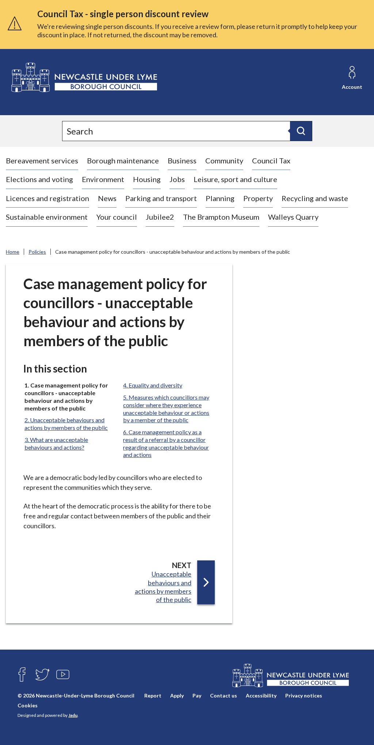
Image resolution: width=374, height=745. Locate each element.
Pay (196, 695)
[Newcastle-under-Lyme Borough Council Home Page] (83, 78)
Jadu (72, 715)
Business (182, 160)
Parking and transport (161, 198)
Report (152, 695)
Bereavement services (42, 160)
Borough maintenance (123, 160)
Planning (220, 198)
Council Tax (271, 160)
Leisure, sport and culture (235, 179)
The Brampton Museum (221, 216)
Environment (103, 179)
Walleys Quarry (293, 216)
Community (224, 160)
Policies (37, 252)
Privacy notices (303, 695)
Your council (116, 216)
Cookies (28, 705)
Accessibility (261, 695)
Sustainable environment (47, 216)
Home (12, 252)
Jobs (177, 179)
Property (258, 198)
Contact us (223, 695)
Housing (147, 179)
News (107, 198)
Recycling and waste (315, 198)
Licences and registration (47, 198)
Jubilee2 (160, 216)
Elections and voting (39, 179)
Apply (177, 695)
